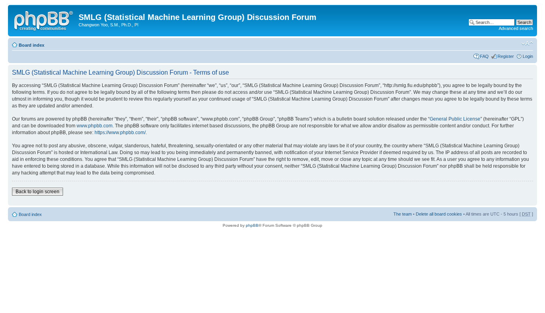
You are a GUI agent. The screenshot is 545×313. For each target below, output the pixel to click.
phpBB (252, 225)
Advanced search (516, 28)
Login (528, 56)
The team (402, 214)
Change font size (527, 43)
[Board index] (44, 19)
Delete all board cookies (439, 214)
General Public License (455, 119)
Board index (31, 45)
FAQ (484, 56)
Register (506, 56)
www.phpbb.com (95, 126)
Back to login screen (37, 191)
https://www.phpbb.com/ (120, 132)
